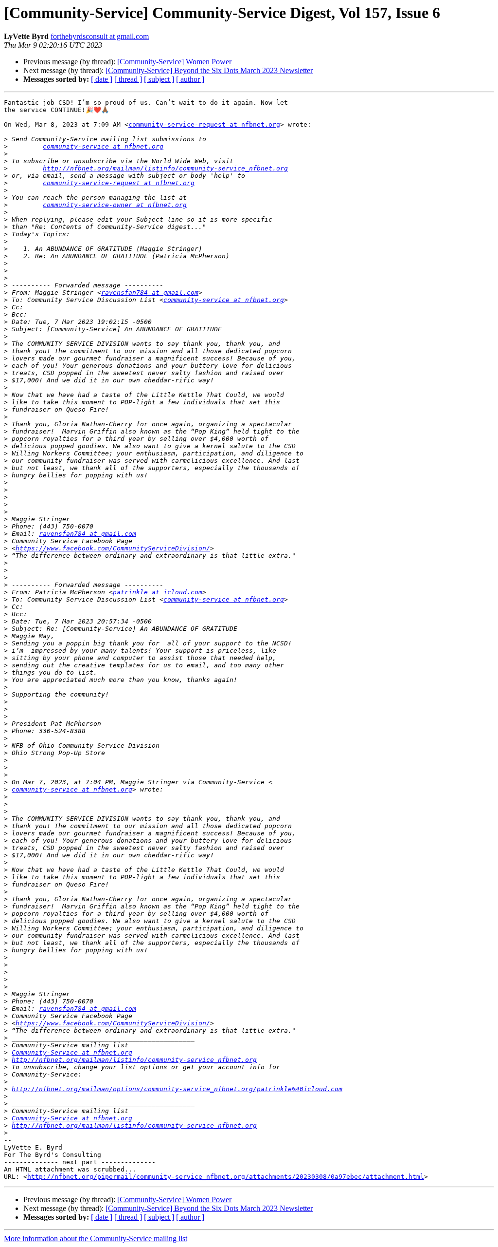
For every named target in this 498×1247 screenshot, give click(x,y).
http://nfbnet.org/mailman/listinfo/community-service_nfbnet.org (165, 168)
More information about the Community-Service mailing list (95, 1238)
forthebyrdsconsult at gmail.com (100, 36)
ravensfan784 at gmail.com (149, 292)
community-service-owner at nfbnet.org (115, 204)
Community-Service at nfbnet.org (72, 1052)
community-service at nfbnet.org (103, 146)
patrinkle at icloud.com (157, 592)
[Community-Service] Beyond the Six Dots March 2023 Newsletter (209, 70)
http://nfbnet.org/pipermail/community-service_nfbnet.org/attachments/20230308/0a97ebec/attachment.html (225, 1176)
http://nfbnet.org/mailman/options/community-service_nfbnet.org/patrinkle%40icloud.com (177, 1089)
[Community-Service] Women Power (174, 61)
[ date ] (101, 79)
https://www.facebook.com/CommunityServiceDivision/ (113, 548)
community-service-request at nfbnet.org (204, 124)
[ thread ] (128, 79)
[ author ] (190, 79)
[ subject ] (159, 79)
